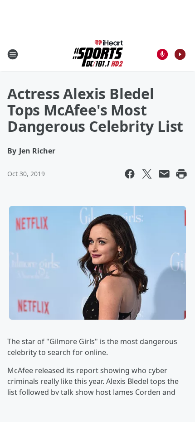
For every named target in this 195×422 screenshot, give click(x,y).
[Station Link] (98, 54)
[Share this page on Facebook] (129, 174)
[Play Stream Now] (180, 54)
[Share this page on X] (147, 174)
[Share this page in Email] (164, 174)
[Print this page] (181, 174)
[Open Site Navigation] (12, 54)
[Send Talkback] (162, 54)
